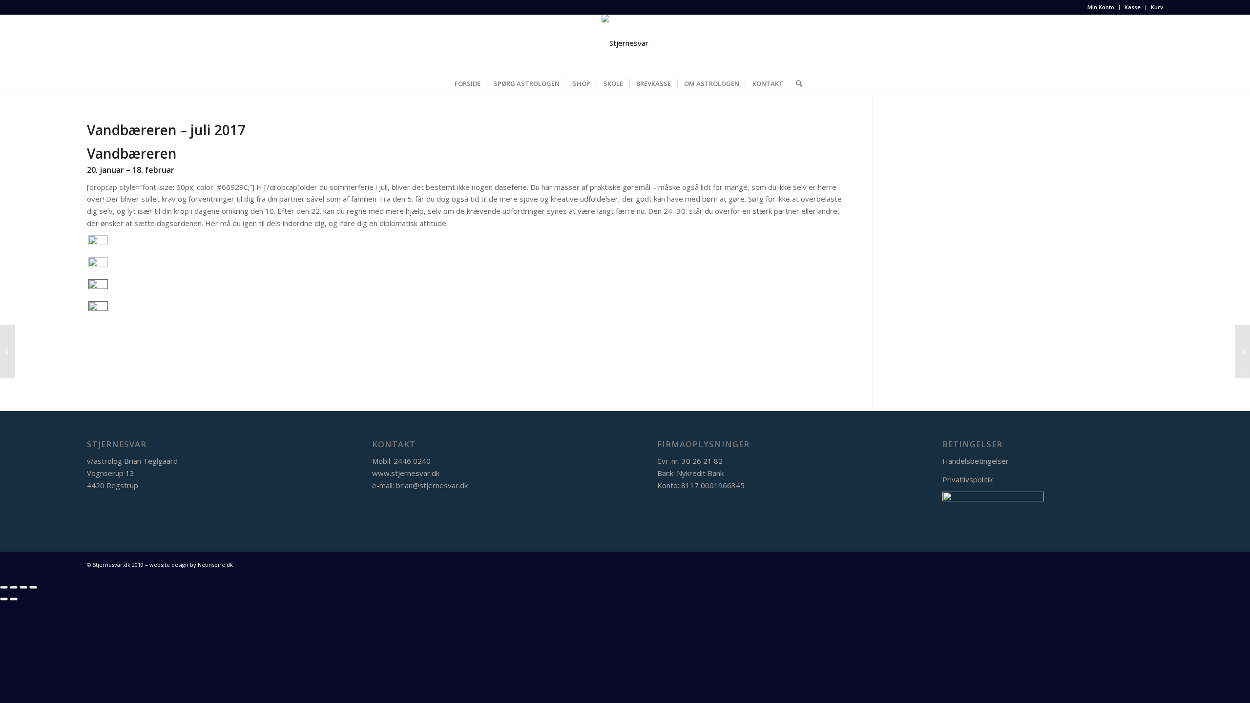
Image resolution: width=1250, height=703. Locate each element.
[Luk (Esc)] (4, 587)
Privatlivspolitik (967, 479)
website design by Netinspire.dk (190, 564)
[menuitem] (1101, 7)
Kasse (1133, 7)
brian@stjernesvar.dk (432, 485)
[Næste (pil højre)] (14, 599)
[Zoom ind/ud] (33, 587)
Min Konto (1100, 7)
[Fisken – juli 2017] (7, 351)
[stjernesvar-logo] (625, 43)
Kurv (1157, 7)
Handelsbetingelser (975, 461)
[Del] (14, 587)
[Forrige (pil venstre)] (4, 599)
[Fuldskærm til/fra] (23, 587)
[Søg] (796, 83)
